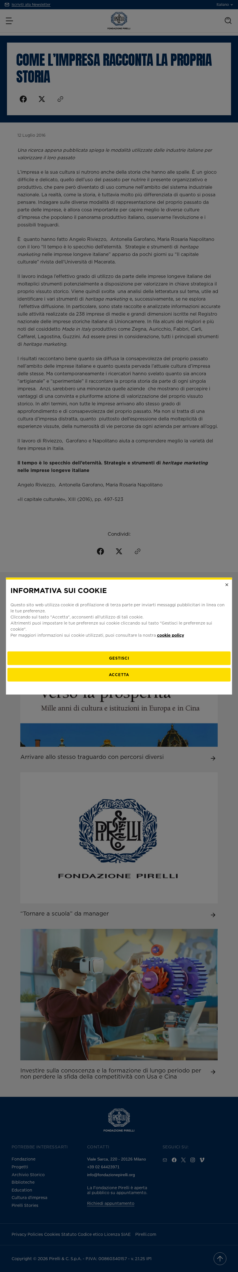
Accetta (119, 675)
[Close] (227, 584)
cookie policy (170, 635)
